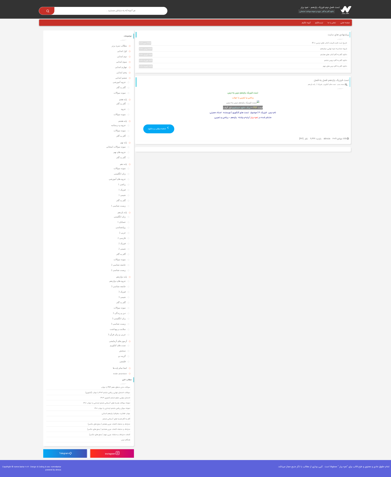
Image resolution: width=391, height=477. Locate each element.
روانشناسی (121, 227)
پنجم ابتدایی (121, 72)
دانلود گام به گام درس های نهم (243, 66)
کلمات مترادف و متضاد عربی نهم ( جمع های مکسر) (109, 434)
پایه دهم (123, 164)
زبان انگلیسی (120, 174)
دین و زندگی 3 (119, 313)
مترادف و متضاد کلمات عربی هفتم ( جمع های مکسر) (109, 424)
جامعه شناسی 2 (118, 265)
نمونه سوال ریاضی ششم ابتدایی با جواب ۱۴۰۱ (112, 408)
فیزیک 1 (122, 190)
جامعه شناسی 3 (118, 286)
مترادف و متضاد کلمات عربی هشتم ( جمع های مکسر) (108, 429)
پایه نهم (123, 142)
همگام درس (125, 439)
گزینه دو (122, 356)
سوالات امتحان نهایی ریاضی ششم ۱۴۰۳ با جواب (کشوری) (107, 392)
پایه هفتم (123, 99)
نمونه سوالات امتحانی (116, 147)
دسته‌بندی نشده (120, 373)
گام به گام (121, 87)
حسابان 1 (121, 222)
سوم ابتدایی (121, 62)
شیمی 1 (122, 195)
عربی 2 (122, 233)
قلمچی (122, 361)
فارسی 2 (122, 238)
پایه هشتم (122, 121)
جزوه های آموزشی (117, 179)
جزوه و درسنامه (118, 125)
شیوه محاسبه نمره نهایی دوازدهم (243, 48)
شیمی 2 (122, 249)
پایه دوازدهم (121, 277)
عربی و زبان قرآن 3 (117, 334)
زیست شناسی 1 (118, 206)
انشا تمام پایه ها (120, 368)
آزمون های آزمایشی (118, 341)
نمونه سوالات (120, 93)
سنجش (122, 351)
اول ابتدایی (122, 51)
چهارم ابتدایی (121, 67)
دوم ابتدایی (122, 56)
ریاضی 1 (122, 184)
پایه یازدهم (311, 84)
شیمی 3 (122, 297)
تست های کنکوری (329, 84)
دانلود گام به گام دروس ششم (243, 60)
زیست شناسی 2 (118, 270)
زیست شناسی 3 (118, 324)
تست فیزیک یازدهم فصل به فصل (331, 80)
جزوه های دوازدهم (117, 281)
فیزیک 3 (122, 292)
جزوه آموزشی (119, 82)
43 (301, 139)
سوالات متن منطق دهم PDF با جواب (115, 387)
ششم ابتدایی (121, 78)
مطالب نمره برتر (119, 46)
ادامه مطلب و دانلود (157, 129)
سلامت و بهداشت (118, 329)
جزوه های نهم (119, 152)
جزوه (123, 109)
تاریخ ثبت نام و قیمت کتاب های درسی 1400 (243, 43)
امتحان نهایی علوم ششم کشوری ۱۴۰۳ (115, 397)
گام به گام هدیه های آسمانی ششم (116, 418)
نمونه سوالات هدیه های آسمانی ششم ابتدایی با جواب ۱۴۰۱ (106, 403)
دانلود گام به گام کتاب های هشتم (243, 54)
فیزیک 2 (319, 84)
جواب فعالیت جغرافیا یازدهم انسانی (116, 413)
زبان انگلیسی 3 (119, 318)
